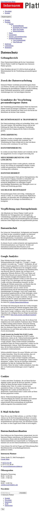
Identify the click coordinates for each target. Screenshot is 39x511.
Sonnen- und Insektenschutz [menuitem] (18, 36)
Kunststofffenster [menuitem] (18, 26)
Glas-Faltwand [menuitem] (17, 42)
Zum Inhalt (4, 2)
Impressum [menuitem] (8, 502)
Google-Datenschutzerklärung (19, 302)
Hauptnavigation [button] (6, 16)
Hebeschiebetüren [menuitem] (18, 31)
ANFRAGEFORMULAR (9, 485)
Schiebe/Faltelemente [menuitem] (15, 38)
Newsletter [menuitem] (8, 11)
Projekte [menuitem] (7, 20)
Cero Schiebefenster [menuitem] (19, 40)
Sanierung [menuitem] (8, 44)
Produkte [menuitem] (7, 22)
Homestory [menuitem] (8, 47)
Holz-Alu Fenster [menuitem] (18, 29)
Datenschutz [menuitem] (9, 505)
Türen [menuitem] (11, 33)
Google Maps (5, 459)
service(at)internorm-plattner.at (12, 466)
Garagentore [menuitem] (13, 35)
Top (3, 509)
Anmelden (23, 493)
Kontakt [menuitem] (7, 13)
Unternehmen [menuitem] (9, 46)
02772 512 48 (6, 463)
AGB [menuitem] (6, 504)
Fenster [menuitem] (11, 24)
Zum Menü (11, 2)
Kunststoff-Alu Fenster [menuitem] (20, 27)
